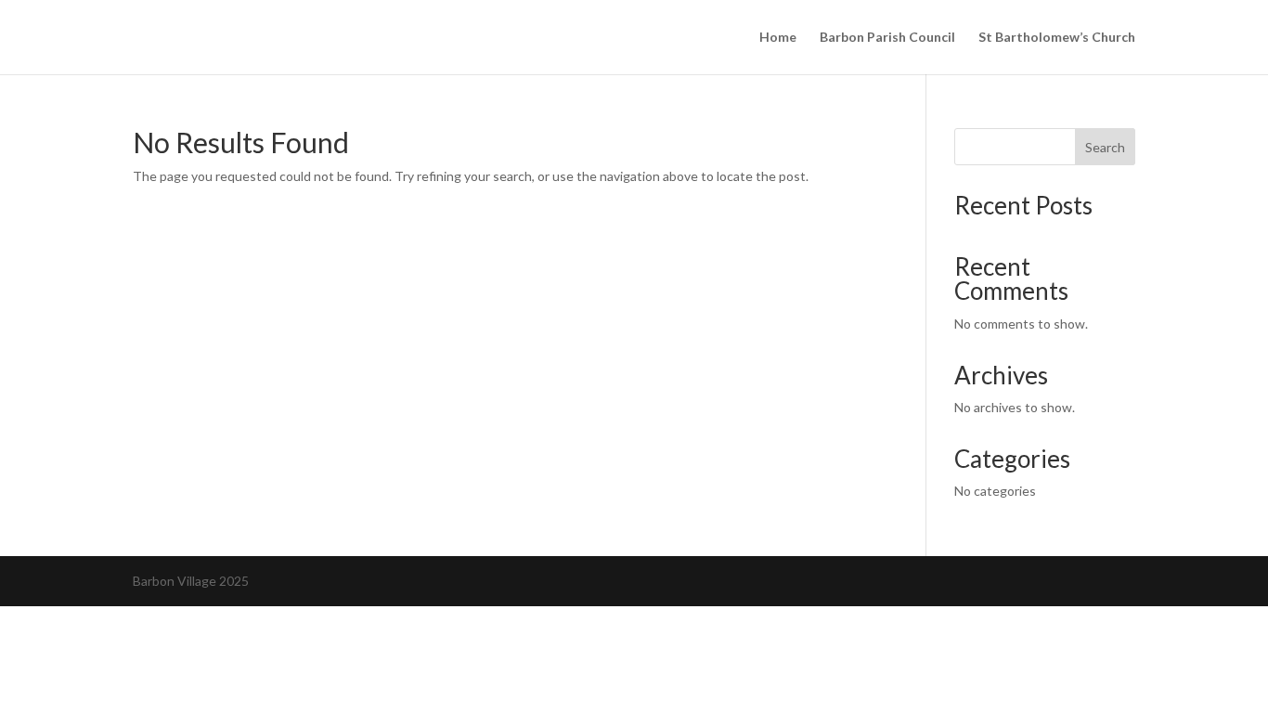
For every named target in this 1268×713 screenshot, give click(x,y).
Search (1105, 147)
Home (777, 38)
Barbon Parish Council (887, 38)
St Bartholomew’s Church (1056, 38)
